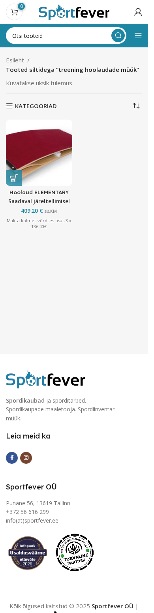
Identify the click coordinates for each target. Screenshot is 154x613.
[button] (14, 178)
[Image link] (45, 378)
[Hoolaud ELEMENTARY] (39, 153)
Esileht (15, 60)
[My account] (138, 12)
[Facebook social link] (12, 458)
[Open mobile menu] (138, 35)
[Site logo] (74, 11)
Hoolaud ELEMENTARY (39, 192)
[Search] (118, 35)
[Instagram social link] (26, 458)
